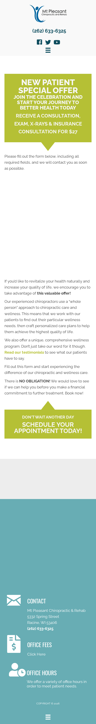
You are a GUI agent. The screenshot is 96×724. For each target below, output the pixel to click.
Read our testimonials (24, 352)
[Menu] (48, 50)
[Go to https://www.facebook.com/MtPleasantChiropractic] (39, 42)
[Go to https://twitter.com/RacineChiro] (48, 42)
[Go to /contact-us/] (50, 612)
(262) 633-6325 (49, 31)
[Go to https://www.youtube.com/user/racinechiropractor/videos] (56, 42)
